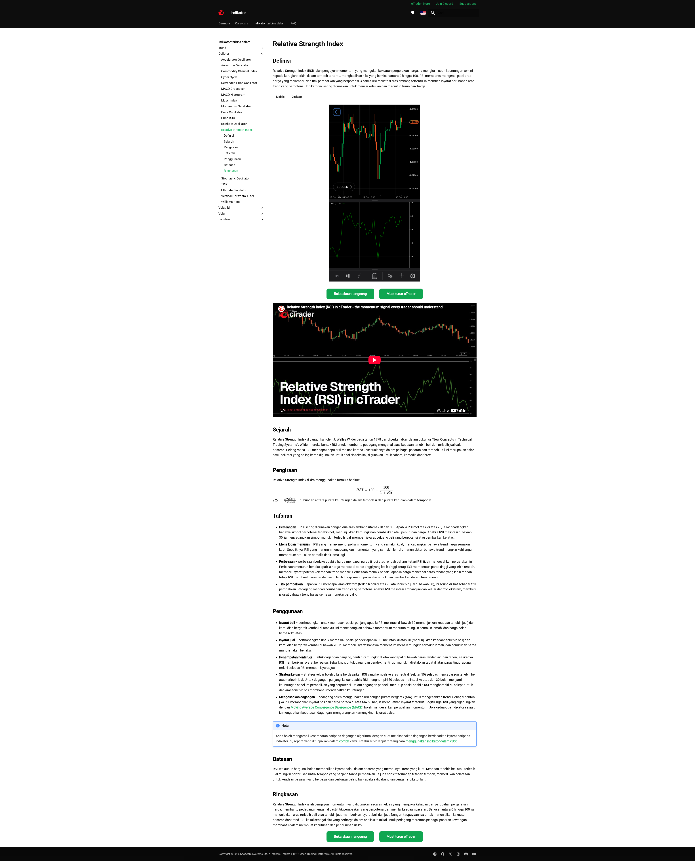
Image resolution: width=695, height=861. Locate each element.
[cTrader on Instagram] (458, 854)
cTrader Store (420, 3)
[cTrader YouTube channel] (473, 854)
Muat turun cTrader (401, 294)
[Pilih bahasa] (423, 13)
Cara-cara (241, 23)
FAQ (293, 23)
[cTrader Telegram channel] (434, 854)
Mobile (280, 96)
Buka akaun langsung (350, 294)
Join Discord (444, 3)
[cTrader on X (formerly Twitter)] (450, 854)
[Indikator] (221, 13)
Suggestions (468, 3)
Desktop (297, 96)
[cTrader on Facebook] (442, 854)
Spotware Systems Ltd (253, 854)
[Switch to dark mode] (412, 13)
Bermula (224, 23)
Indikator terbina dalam (269, 23)
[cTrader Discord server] (466, 854)
